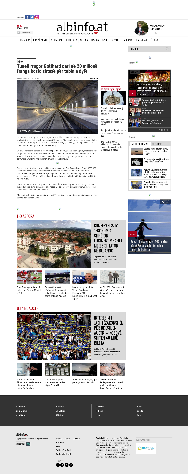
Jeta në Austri (40, 40)
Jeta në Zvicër (20, 406)
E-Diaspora (24, 40)
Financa (95, 40)
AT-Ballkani (57, 40)
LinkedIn (41, 17)
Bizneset (116, 40)
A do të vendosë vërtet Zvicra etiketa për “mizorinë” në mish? (113, 122)
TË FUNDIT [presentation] (157, 144)
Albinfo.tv (71, 40)
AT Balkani (59, 415)
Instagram (36, 17)
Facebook (27, 17)
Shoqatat (128, 40)
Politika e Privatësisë (63, 450)
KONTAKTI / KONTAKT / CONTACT (68, 438)
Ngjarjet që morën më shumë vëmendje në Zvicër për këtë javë (113, 133)
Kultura (84, 40)
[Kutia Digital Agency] (28, 444)
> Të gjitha (164, 129)
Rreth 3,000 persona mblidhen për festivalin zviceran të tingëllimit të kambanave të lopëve (111, 146)
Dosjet (139, 415)
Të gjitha (154, 33)
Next (168, 201)
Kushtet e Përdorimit (63, 453)
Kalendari (141, 40)
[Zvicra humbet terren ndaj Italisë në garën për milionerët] (113, 97)
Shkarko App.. (26, 32)
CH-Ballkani (60, 410)
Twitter (32, 17)
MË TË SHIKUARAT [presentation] (140, 144)
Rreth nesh (60, 442)
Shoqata (140, 410)
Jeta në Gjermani (21, 410)
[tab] (140, 144)
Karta (58, 446)
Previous (163, 201)
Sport (105, 40)
